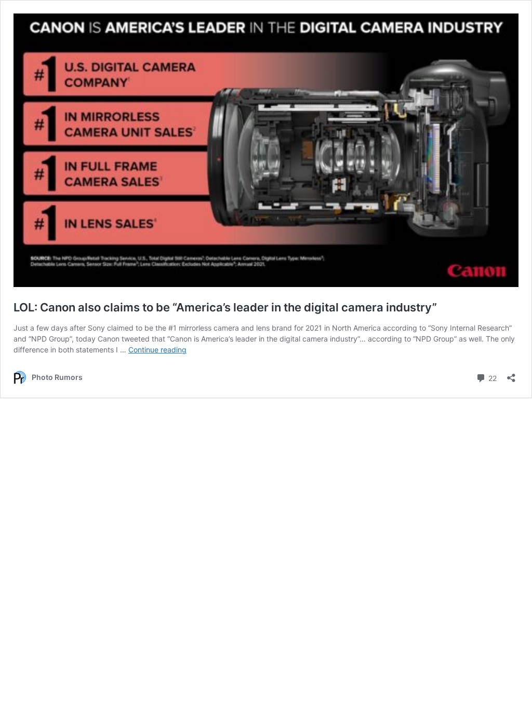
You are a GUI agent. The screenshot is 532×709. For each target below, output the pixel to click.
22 (491, 377)
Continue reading (157, 349)
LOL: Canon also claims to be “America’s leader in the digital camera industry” (225, 307)
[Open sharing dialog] (511, 374)
